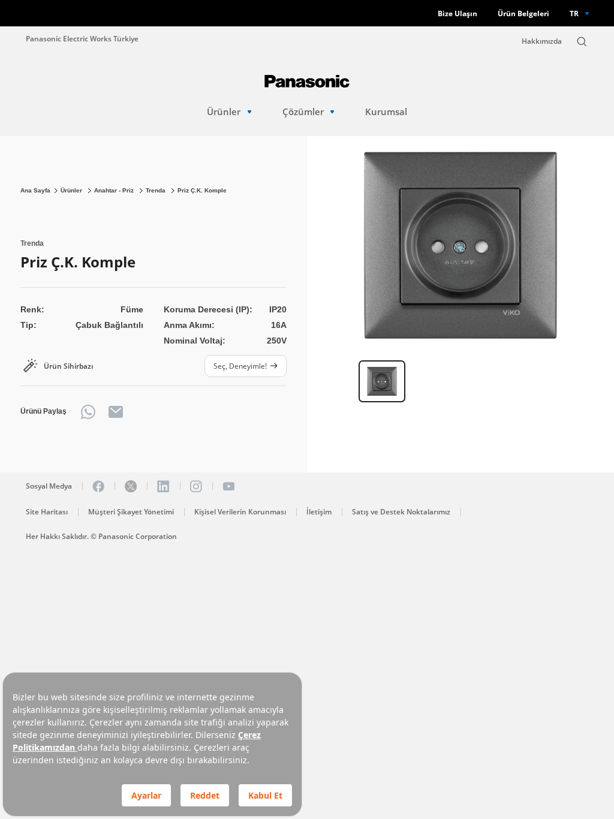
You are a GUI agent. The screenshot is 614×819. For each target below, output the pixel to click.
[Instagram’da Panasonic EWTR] (196, 486)
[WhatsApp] (88, 411)
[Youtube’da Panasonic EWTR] (228, 486)
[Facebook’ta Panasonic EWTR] (98, 486)
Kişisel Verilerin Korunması (240, 511)
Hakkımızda (542, 41)
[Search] (581, 41)
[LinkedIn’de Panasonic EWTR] (163, 486)
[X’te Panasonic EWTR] (131, 486)
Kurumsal (386, 112)
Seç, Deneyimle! (240, 366)
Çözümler (303, 112)
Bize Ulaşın (457, 13)
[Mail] (115, 411)
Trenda (156, 190)
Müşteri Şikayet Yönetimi (131, 511)
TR (574, 13)
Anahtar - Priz (115, 190)
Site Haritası (47, 511)
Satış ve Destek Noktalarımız (401, 511)
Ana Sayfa (35, 190)
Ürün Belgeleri (523, 13)
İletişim (319, 511)
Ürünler (223, 112)
